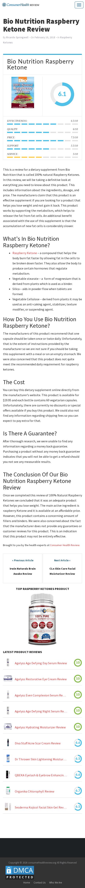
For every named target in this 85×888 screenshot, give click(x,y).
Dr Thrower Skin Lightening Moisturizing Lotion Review (41, 759)
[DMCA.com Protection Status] (20, 872)
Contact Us (39, 882)
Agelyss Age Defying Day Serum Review (41, 663)
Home (26, 882)
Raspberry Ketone (24, 253)
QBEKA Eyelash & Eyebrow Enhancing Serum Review (41, 775)
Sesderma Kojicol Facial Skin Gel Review (41, 807)
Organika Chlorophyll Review (34, 791)
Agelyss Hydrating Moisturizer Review (40, 727)
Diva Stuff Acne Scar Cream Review (37, 743)
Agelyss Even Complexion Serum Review (41, 695)
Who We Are (55, 882)
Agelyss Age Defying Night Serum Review (41, 711)
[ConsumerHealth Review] (21, 4)
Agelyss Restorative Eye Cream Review (41, 679)
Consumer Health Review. (65, 545)
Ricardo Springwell (17, 37)
